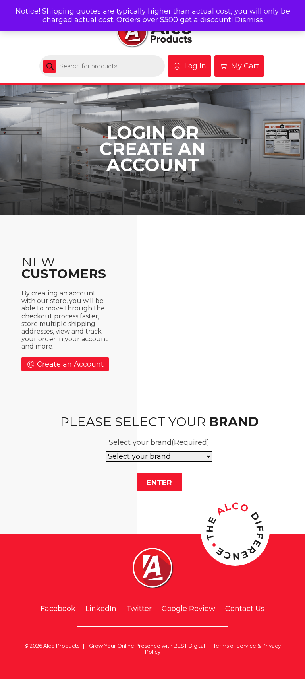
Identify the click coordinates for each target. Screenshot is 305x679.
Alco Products (61, 645)
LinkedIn (100, 609)
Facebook (58, 609)
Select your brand (159, 442)
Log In (195, 66)
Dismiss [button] (249, 20)
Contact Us (244, 609)
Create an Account (69, 364)
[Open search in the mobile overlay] (102, 66)
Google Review (188, 609)
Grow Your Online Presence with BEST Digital (147, 645)
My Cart (245, 66)
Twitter (139, 609)
